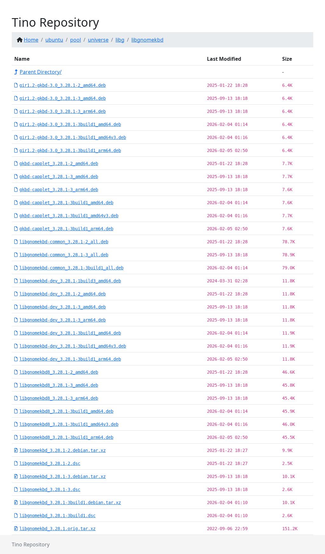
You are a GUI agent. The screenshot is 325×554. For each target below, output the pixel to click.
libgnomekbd (147, 39)
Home (31, 39)
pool (75, 39)
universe (98, 39)
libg (120, 39)
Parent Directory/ (41, 71)
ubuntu (54, 39)
